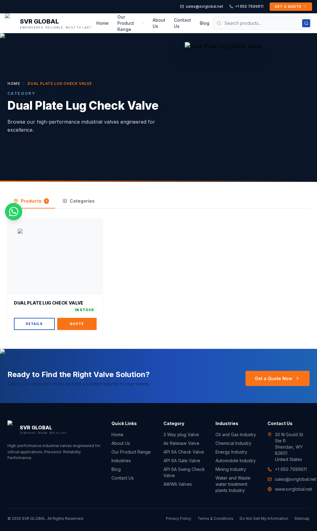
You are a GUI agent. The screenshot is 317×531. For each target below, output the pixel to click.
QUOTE (77, 324)
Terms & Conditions (215, 518)
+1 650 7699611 (249, 6)
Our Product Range (125, 23)
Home (102, 23)
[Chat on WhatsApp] (13, 211)
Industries (121, 460)
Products (34, 201)
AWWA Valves (177, 484)
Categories (82, 201)
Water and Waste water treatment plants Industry (232, 484)
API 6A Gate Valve (181, 460)
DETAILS (34, 324)
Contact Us (182, 23)
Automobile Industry (235, 460)
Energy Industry (231, 451)
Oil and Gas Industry (235, 434)
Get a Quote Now (273, 378)
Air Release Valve (181, 443)
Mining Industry (230, 469)
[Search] (306, 23)
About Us (159, 23)
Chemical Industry (233, 443)
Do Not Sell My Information (264, 518)
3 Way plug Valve (181, 434)
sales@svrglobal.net (204, 6)
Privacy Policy (178, 518)
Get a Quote (288, 6)
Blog (204, 23)
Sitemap (302, 518)
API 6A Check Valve (183, 451)
